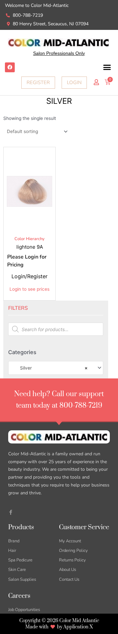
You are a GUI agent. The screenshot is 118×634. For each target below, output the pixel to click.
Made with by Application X (59, 627)
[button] (107, 67)
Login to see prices (29, 289)
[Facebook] (10, 67)
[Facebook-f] (10, 512)
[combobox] (55, 368)
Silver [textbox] (50, 368)
